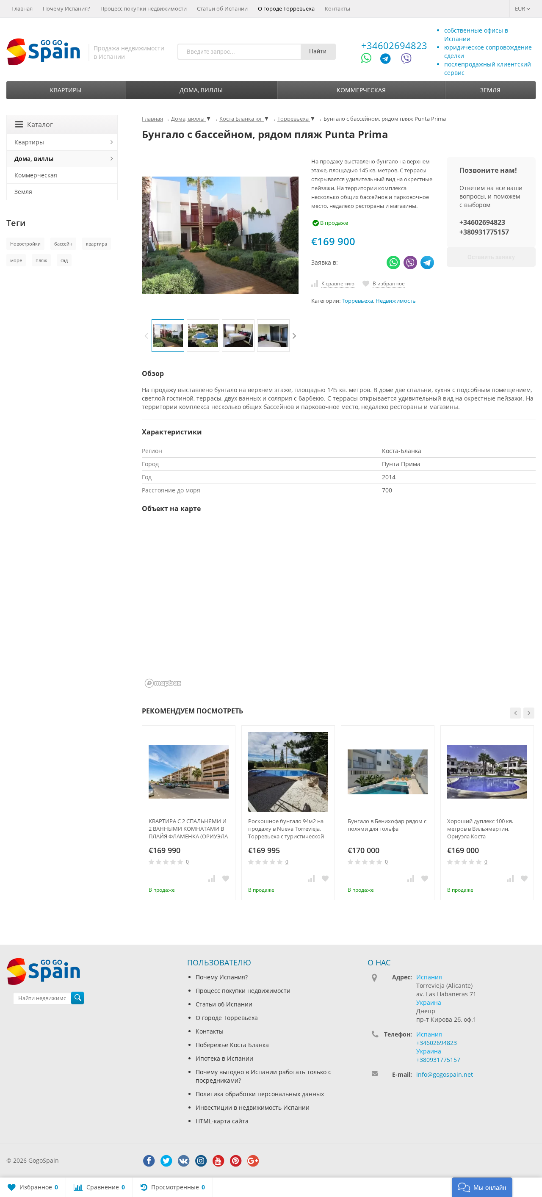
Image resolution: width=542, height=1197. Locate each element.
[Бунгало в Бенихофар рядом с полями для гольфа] (388, 772)
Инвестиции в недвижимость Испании (253, 1107)
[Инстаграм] (200, 1161)
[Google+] (253, 1161)
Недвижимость (396, 300)
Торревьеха (357, 300)
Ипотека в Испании (224, 1058)
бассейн (63, 244)
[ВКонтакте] (183, 1161)
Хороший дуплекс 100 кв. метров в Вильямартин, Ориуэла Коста (480, 828)
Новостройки (25, 244)
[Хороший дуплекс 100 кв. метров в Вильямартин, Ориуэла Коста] (487, 772)
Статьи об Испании (222, 8)
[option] (167, 335)
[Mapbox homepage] (163, 683)
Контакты (337, 8)
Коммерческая (361, 90)
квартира (96, 244)
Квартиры (65, 90)
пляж (41, 260)
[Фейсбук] (148, 1161)
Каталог (40, 124)
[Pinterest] (235, 1161)
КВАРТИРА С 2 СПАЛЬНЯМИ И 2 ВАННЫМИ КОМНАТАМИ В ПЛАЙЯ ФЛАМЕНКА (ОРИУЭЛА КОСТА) (188, 828)
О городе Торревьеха (286, 8)
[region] (339, 606)
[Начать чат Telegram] (388, 60)
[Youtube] (218, 1161)
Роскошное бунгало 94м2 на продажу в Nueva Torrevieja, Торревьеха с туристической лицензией (286, 828)
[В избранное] (226, 878)
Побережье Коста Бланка (232, 1045)
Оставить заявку (491, 257)
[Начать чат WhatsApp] (370, 60)
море (16, 260)
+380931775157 (484, 232)
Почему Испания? (66, 8)
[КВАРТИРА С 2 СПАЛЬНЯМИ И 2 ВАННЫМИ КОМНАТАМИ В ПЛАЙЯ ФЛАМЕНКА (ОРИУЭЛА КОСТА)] (189, 772)
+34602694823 (394, 45)
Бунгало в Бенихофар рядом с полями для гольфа (387, 824)
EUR (520, 8)
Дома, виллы (201, 90)
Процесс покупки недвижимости (143, 8)
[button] (482, 1187)
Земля (490, 90)
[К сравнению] (212, 878)
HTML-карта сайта (222, 1121)
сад (64, 260)
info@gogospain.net (444, 1074)
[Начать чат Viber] (406, 60)
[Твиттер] (166, 1161)
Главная (22, 8)
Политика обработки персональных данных (260, 1094)
